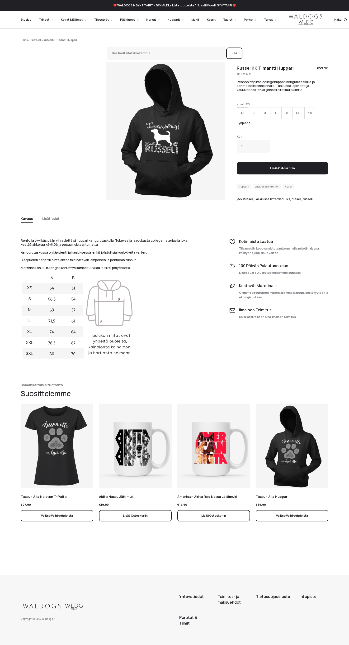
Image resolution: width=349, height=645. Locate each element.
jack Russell (245, 199)
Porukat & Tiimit (188, 620)
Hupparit (244, 186)
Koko (240, 104)
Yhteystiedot (191, 596)
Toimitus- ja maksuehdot (229, 599)
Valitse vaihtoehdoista (57, 516)
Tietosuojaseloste (273, 596)
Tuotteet (35, 40)
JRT (287, 199)
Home (24, 40)
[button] (340, 20)
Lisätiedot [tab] (51, 218)
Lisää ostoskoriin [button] (135, 516)
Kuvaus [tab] (27, 218)
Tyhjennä (243, 123)
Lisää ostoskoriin (282, 168)
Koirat (288, 186)
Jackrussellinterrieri (267, 186)
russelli (308, 199)
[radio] (242, 113)
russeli (296, 199)
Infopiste (308, 596)
